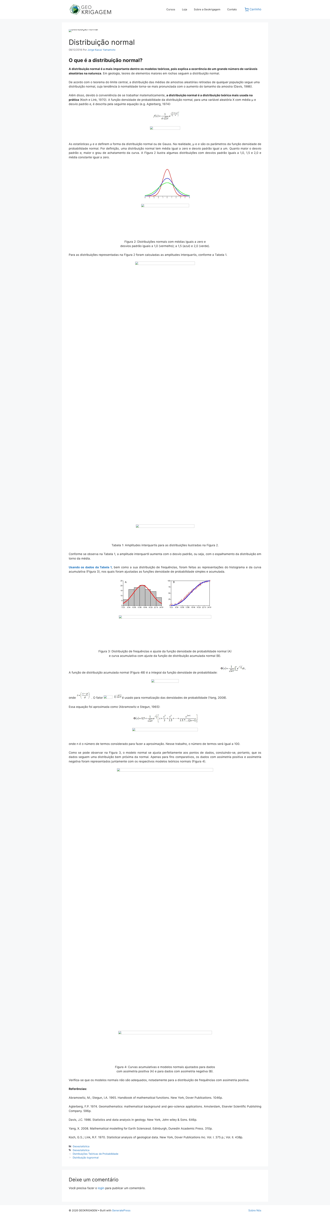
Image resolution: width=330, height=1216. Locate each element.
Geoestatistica (81, 1150)
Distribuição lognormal (85, 1157)
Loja (184, 9)
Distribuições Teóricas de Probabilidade (95, 1153)
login (101, 1188)
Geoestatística (81, 1146)
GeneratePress (121, 1210)
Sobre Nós (254, 1210)
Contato (232, 9)
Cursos (170, 9)
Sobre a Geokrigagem (207, 9)
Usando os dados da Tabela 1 (90, 567)
